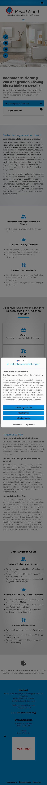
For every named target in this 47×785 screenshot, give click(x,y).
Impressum (30, 424)
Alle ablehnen (23, 413)
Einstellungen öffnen (23, 407)
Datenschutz (17, 424)
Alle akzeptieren (23, 418)
